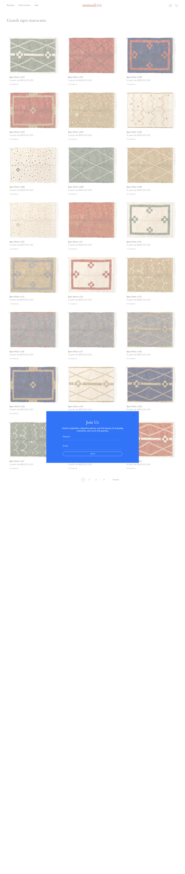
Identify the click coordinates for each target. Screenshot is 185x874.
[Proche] (134, 415)
